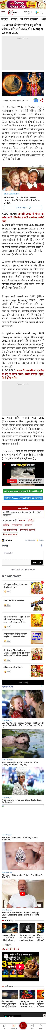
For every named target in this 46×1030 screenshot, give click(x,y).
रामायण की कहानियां (27, 529)
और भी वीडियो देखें (10, 949)
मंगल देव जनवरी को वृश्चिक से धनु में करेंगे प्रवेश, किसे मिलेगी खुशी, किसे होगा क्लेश (23, 374)
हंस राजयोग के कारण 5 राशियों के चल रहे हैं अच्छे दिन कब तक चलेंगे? (9, 1004)
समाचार (4, 18)
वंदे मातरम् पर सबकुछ (29, 18)
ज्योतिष (6, 525)
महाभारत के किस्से (10, 529)
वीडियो (8, 944)
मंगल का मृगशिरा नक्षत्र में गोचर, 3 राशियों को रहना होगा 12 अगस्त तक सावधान (9, 938)
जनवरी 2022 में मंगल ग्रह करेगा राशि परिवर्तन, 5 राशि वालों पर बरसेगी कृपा (23, 217)
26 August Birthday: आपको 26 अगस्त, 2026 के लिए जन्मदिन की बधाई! (27, 1004)
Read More (12, 481)
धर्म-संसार (28, 525)
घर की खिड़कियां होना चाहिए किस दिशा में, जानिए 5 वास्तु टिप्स (22, 513)
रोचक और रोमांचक (10, 534)
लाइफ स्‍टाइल (17, 525)
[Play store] (37, 12)
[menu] (3, 12)
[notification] (42, 12)
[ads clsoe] (44, 1015)
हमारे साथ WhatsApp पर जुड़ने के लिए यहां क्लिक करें (23, 491)
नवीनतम (9, 986)
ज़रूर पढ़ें (9, 920)
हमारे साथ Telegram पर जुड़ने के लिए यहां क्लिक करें (23, 498)
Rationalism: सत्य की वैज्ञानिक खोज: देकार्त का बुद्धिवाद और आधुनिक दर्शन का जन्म (27, 938)
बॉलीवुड (14, 18)
